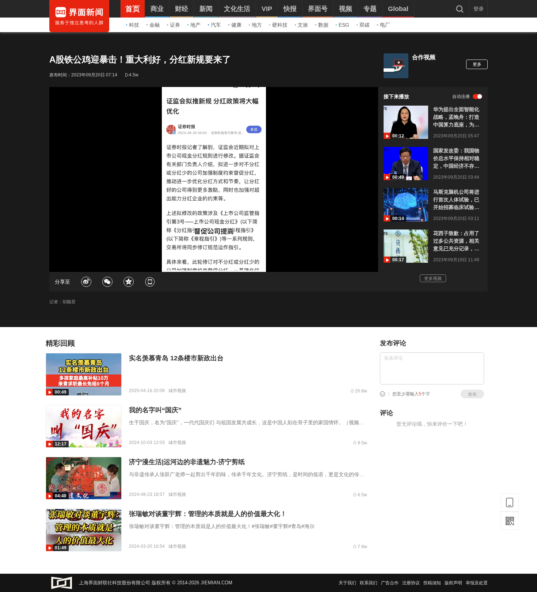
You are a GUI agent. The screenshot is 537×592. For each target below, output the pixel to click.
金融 (154, 25)
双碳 (364, 25)
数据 (323, 25)
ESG (344, 25)
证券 (175, 25)
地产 (195, 25)
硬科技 (279, 25)
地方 (257, 25)
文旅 (303, 25)
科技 (134, 25)
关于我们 (347, 582)
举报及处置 (477, 582)
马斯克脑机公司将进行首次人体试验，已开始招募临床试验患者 (456, 200)
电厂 (385, 25)
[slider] (213, 258)
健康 (236, 25)
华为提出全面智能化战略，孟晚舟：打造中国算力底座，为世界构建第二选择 (456, 117)
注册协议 (411, 582)
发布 (472, 394)
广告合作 (390, 582)
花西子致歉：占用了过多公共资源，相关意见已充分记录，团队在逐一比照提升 (456, 241)
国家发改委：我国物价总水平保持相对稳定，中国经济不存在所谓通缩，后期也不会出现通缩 (456, 159)
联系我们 (368, 582)
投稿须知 (432, 582)
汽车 (216, 25)
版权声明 (453, 582)
